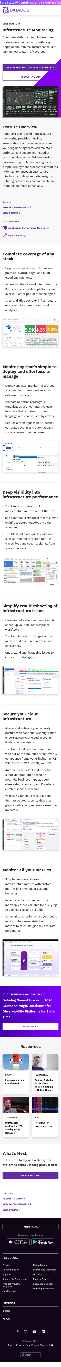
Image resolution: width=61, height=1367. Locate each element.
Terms (11, 1345)
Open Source (40, 1265)
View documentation (16, 207)
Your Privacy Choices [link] (37, 1345)
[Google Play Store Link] (42, 1243)
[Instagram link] (25, 1331)
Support (7, 1274)
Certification (9, 1291)
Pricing (6, 1265)
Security (37, 1274)
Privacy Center (41, 1279)
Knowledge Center (43, 1284)
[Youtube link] (34, 1331)
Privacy (20, 1345)
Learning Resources (44, 1288)
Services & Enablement (15, 1279)
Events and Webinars (44, 1269)
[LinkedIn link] (43, 1331)
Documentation (11, 1269)
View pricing (10, 212)
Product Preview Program (11, 1285)
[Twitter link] (17, 1331)
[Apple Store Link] (19, 1243)
